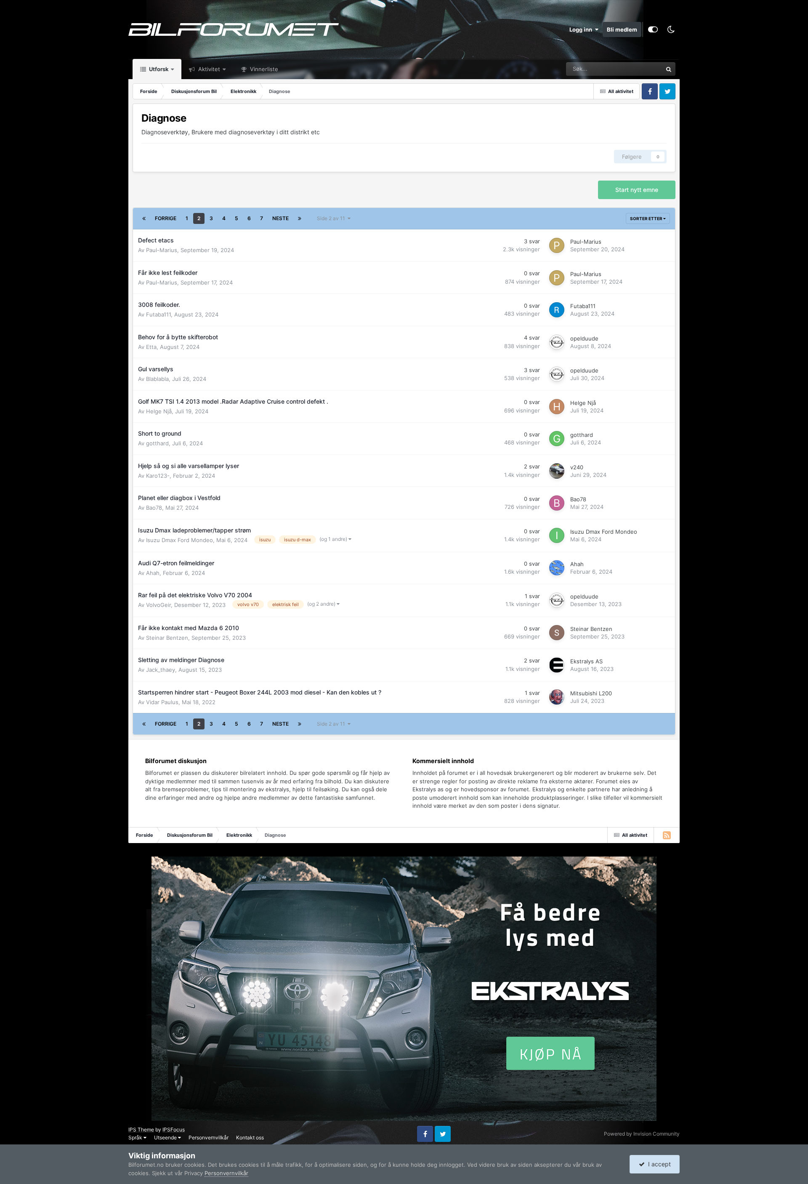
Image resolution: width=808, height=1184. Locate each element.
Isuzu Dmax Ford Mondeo (179, 540)
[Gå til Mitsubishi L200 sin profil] (556, 697)
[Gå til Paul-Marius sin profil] (556, 245)
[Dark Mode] (671, 29)
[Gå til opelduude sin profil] (556, 342)
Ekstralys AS (586, 661)
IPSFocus (173, 1129)
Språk (136, 1137)
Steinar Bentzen (167, 637)
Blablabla (157, 378)
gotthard (157, 443)
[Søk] (668, 69)
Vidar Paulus (162, 702)
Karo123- (158, 475)
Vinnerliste (263, 69)
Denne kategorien (630, 69)
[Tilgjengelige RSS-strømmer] (667, 835)
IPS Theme (141, 1129)
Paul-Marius (161, 250)
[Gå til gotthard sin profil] (556, 438)
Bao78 (154, 507)
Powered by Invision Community (642, 1134)
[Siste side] (300, 218)
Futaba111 (158, 314)
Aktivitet (208, 69)
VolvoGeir (158, 604)
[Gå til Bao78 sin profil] (556, 503)
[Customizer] (653, 29)
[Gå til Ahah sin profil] (556, 567)
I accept (658, 1164)
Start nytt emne (636, 189)
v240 (576, 467)
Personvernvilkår (209, 1137)
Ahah (152, 572)
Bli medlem (622, 29)
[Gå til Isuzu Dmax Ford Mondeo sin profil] (556, 535)
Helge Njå (159, 411)
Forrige (165, 218)
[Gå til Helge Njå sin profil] (556, 406)
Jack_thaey (160, 669)
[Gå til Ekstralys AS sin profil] (556, 665)
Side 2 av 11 (332, 218)
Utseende (166, 1137)
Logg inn (582, 29)
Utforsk (158, 69)
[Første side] (144, 218)
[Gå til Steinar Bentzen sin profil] (556, 632)
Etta (151, 346)
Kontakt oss (250, 1137)
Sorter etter (646, 218)
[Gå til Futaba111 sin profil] (556, 309)
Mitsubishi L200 (591, 693)
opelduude (584, 338)
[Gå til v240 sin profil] (556, 471)
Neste (280, 218)
